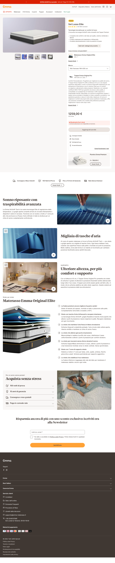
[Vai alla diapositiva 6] (50, 57)
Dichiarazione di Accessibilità (11, 549)
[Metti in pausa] (108, 221)
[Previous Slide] (26, 2)
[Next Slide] (88, 2)
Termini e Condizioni (9, 544)
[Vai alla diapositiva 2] (24, 57)
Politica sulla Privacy (57, 437)
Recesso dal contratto (9, 552)
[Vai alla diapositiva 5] (44, 57)
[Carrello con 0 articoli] (111, 7)
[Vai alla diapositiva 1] (18, 57)
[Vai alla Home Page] (7, 7)
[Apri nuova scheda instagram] (7, 470)
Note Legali (6, 546)
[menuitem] (74, 7)
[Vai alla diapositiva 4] (37, 57)
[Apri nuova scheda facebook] (4, 470)
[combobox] (89, 68)
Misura (70, 65)
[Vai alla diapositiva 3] (31, 57)
